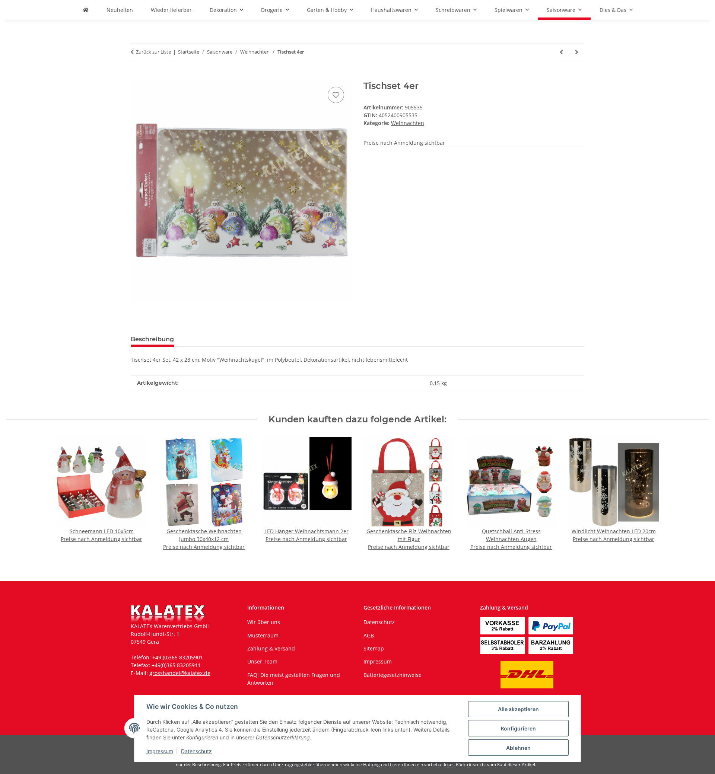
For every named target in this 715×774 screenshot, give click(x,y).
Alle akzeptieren (518, 709)
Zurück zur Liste (153, 51)
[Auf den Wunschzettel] (336, 95)
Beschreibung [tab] (152, 339)
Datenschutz (196, 751)
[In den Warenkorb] (137, 77)
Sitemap (373, 648)
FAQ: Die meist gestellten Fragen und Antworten (293, 678)
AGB (368, 635)
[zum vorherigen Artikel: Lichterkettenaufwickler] (561, 52)
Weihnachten (407, 123)
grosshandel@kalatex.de (179, 673)
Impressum (159, 751)
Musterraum (263, 635)
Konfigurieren (518, 728)
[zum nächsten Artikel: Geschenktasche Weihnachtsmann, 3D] (576, 52)
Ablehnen (518, 748)
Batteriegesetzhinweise (392, 674)
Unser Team (262, 661)
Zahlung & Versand (271, 648)
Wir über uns (263, 622)
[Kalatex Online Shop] (86, 10)
